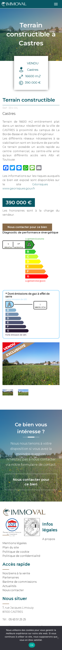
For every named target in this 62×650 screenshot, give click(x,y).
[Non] (58, 638)
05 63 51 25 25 (17, 619)
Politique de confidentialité (21, 555)
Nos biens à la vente (16, 573)
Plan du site (10, 547)
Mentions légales (14, 543)
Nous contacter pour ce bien (27, 227)
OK (31, 645)
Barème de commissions (19, 581)
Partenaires (10, 577)
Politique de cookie (15, 551)
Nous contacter (13, 590)
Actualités (9, 586)
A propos (48, 539)
